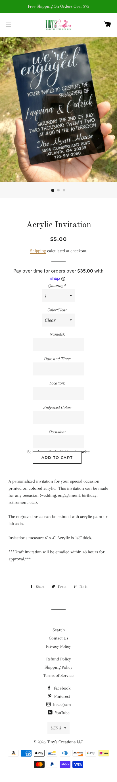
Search (59, 629)
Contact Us (58, 638)
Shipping (38, 250)
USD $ (56, 728)
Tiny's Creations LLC (65, 741)
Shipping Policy (58, 667)
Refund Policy (58, 659)
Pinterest (61, 696)
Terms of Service (58, 675)
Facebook (61, 688)
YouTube (62, 712)
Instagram (61, 704)
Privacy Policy (58, 646)
